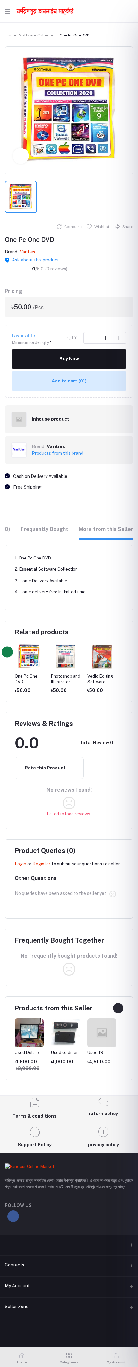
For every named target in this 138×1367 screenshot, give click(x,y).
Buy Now (69, 358)
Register (41, 863)
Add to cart (69, 380)
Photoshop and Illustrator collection (65, 682)
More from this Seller (106, 529)
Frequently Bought (44, 529)
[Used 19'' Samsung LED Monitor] (101, 1032)
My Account (17, 1285)
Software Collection (38, 35)
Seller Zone (17, 1306)
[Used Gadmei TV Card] (65, 1032)
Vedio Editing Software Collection (100, 682)
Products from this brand (57, 453)
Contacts (14, 1264)
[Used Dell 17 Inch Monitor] (29, 1032)
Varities (27, 251)
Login (20, 863)
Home (10, 35)
